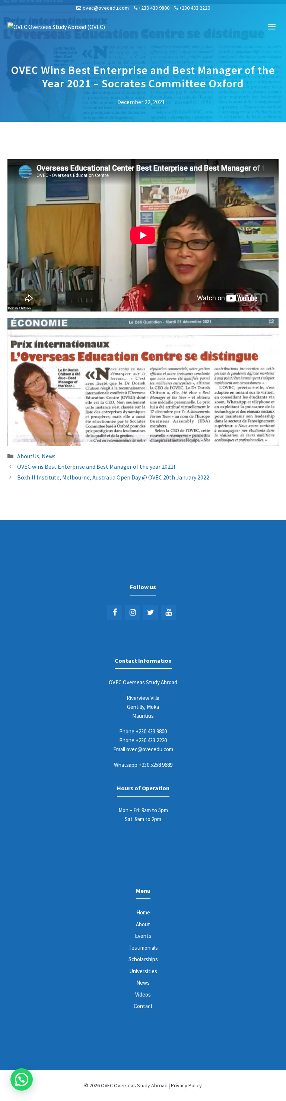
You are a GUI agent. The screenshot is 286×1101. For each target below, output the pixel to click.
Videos (143, 994)
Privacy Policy (186, 1085)
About (143, 924)
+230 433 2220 (194, 7)
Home (143, 912)
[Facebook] (114, 612)
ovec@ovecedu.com (106, 7)
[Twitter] (150, 612)
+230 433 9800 (154, 7)
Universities (143, 971)
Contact (143, 1006)
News (48, 456)
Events (143, 935)
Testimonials (143, 947)
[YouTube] (168, 612)
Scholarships (143, 959)
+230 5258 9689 (155, 764)
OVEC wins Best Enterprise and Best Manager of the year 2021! (96, 466)
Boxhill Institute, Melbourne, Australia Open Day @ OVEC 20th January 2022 (113, 477)
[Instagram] (132, 612)
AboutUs (28, 456)
